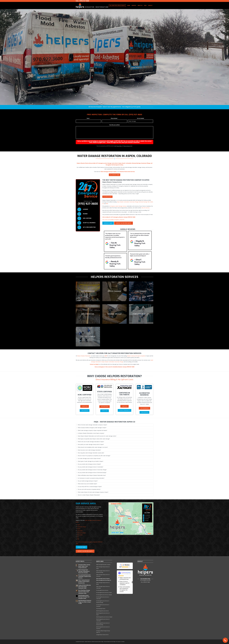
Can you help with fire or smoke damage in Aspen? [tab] (90, 486)
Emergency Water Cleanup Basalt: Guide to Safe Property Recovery (84, 566)
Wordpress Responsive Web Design (109, 641)
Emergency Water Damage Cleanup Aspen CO (103, 631)
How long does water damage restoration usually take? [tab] (91, 453)
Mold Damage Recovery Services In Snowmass (103, 627)
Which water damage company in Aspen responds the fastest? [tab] (92, 430)
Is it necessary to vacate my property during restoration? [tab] (91, 478)
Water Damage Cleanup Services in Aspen (103, 567)
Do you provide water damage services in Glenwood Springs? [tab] (92, 472)
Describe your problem (114, 125)
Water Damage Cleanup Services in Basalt (103, 583)
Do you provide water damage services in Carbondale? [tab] (90, 467)
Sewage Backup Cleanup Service (102, 634)
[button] (117, 582)
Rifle (107, 203)
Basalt (121, 202)
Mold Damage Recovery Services (102, 610)
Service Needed (140, 118)
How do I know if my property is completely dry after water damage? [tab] (94, 455)
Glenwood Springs (143, 202)
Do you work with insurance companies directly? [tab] (89, 489)
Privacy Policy (119, 146)
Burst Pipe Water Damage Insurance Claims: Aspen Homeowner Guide (84, 592)
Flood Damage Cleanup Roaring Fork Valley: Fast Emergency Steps (83, 597)
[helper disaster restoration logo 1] (92, 5)
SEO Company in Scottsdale (120, 641)
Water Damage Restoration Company (103, 564)
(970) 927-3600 (135, 114)
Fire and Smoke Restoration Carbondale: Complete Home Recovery (84, 576)
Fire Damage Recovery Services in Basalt (104, 594)
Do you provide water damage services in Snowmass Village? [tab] (92, 469)
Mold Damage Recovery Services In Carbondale (103, 620)
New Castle (150, 202)
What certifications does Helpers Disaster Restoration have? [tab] (92, 475)
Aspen (118, 202)
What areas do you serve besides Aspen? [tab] (87, 483)
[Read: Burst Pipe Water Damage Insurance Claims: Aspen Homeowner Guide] (77, 591)
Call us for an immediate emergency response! (113, 219)
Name (88, 118)
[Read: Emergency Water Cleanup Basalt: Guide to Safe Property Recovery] (77, 565)
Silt (103, 203)
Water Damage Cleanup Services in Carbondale (103, 587)
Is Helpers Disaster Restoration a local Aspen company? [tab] (91, 433)
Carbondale (126, 202)
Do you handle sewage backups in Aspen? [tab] (88, 481)
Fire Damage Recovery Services (102, 590)
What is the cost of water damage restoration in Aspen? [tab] (91, 441)
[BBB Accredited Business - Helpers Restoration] (144, 387)
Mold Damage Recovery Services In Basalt (104, 616)
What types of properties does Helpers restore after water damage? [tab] (94, 439)
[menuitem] (117, 5)
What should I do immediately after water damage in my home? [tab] (93, 447)
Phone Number (114, 118)
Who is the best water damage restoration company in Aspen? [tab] (92, 425)
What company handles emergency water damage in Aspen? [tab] (92, 427)
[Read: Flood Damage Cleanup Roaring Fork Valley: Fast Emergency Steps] (77, 596)
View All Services (145, 208)
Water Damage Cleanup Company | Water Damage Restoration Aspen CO (103, 579)
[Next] (228, 57)
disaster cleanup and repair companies (136, 356)
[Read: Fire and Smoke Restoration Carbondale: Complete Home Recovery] (77, 575)
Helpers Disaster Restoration (84, 356)
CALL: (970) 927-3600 (82, 1)
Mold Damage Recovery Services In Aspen (103, 614)
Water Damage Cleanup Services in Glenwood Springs (103, 571)
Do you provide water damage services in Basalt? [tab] (89, 464)
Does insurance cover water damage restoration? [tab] (89, 450)
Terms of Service (127, 146)
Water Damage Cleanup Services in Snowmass (103, 575)
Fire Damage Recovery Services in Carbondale (102, 597)
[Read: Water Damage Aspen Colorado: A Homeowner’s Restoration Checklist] (77, 570)
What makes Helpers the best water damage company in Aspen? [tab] (93, 492)
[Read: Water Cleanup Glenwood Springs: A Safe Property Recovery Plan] (77, 581)
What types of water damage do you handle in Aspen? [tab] (90, 461)
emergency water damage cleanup (118, 206)
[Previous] (1, 57)
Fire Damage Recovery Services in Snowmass (102, 605)
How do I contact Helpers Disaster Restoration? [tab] (89, 495)
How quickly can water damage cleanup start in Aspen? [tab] (91, 444)
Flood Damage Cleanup (100, 608)
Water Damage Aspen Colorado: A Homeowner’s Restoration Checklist (84, 571)
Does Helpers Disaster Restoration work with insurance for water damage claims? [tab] (97, 436)
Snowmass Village (133, 202)
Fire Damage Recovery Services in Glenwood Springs (102, 601)
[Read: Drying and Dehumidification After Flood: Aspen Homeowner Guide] (77, 586)
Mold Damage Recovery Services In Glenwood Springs (103, 624)
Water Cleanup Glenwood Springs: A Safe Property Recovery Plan (83, 582)
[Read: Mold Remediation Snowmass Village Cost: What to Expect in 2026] (77, 601)
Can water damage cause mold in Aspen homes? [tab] (89, 458)
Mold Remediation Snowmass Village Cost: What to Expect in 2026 (84, 602)
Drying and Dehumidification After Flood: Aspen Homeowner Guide (84, 587)
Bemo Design (101, 641)
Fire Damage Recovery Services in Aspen (104, 592)
